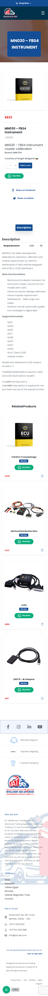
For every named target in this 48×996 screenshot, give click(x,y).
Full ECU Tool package (24, 456)
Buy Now (16, 176)
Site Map (32, 980)
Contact (9, 898)
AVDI (7, 381)
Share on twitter (25, 198)
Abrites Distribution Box (24, 531)
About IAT (10, 883)
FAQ (25, 980)
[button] (41, 73)
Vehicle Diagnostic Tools (17, 894)
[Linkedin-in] (29, 726)
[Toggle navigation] (43, 13)
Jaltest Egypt (12, 887)
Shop (7, 879)
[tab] (24, 227)
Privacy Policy (16, 980)
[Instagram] (18, 726)
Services (9, 891)
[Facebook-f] (8, 726)
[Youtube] (40, 726)
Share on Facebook (25, 190)
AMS (9, 385)
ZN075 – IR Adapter (24, 679)
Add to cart (25, 165)
